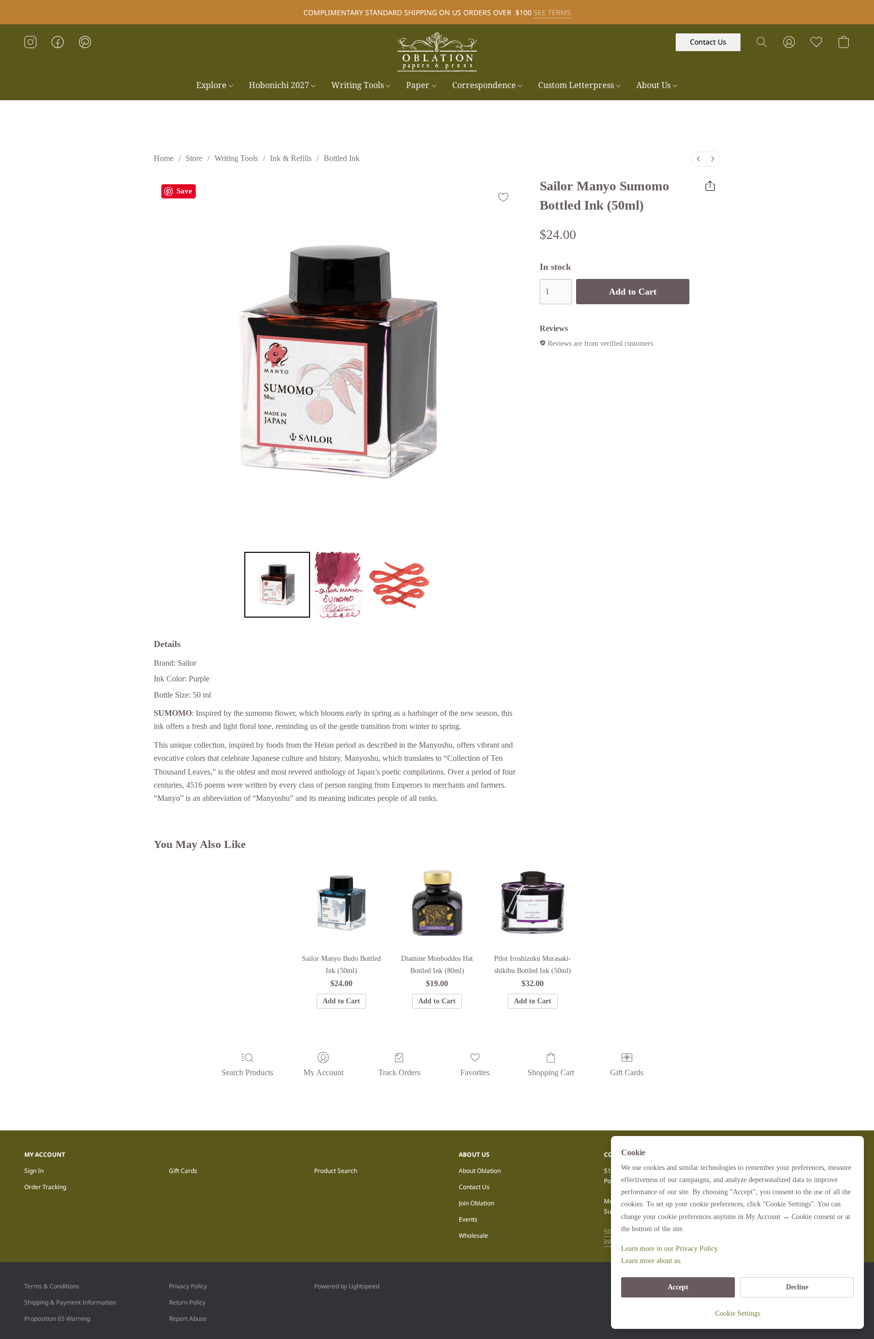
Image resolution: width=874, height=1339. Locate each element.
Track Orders (399, 1072)
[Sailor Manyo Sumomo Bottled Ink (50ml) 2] (399, 585)
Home (163, 158)
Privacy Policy (188, 1286)
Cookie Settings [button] (737, 1313)
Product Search (335, 1170)
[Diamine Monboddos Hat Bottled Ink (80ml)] (437, 903)
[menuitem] (698, 158)
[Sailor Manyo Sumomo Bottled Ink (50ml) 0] (277, 585)
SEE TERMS (552, 12)
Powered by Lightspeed (346, 1286)
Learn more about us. (651, 1261)
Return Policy (187, 1302)
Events (468, 1219)
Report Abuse (188, 1318)
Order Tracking (45, 1187)
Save (184, 191)
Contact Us (474, 1187)
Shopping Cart (551, 1072)
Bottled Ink (342, 158)
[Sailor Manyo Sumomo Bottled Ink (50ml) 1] (338, 585)
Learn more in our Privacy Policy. (670, 1248)
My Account (323, 1072)
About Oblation (480, 1170)
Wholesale (473, 1235)
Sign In (33, 1170)
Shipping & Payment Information (70, 1302)
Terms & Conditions (51, 1286)
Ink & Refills (291, 158)
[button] (437, 52)
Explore (212, 85)
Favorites (475, 1072)
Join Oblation (476, 1203)
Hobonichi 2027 (280, 85)
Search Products (247, 1072)
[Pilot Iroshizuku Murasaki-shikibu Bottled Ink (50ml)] (533, 903)
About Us (654, 85)
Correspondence (485, 85)
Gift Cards (626, 1072)
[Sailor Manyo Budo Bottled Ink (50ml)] (341, 903)
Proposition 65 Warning (57, 1318)
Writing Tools (358, 85)
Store (194, 158)
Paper (418, 85)
